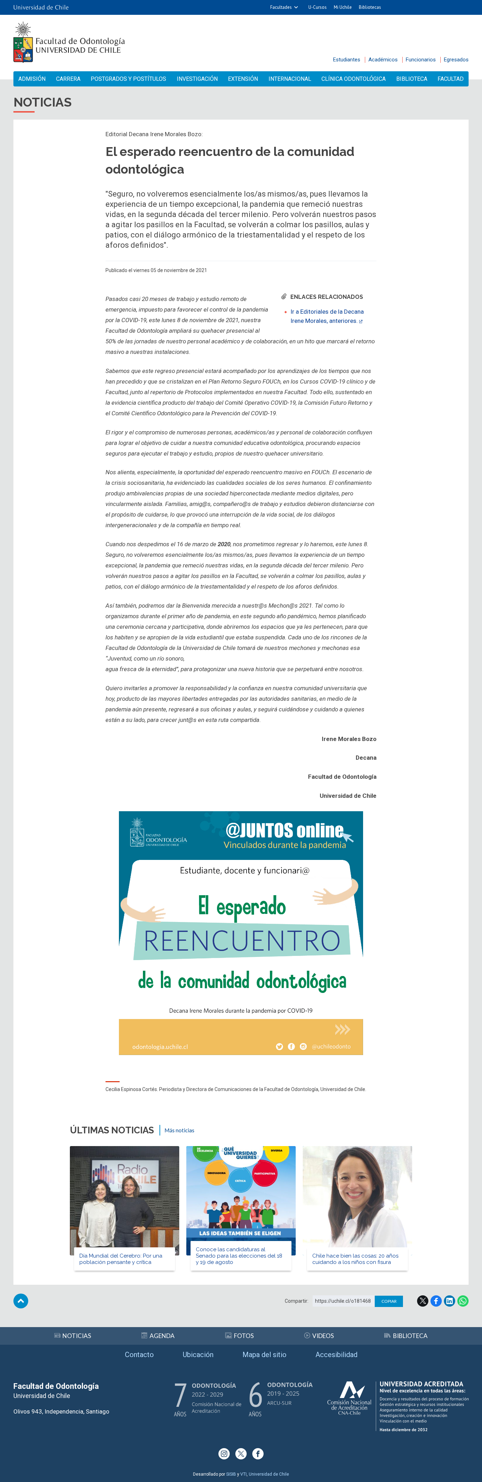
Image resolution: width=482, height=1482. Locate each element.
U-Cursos (317, 7)
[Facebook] (258, 1453)
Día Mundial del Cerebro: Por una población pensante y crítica (120, 1259)
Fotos (244, 1335)
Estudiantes (346, 59)
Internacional (290, 79)
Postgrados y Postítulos (128, 79)
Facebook (436, 1301)
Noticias (76, 1335)
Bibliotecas (370, 7)
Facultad (451, 79)
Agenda (162, 1335)
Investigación (197, 79)
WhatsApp (463, 1301)
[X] (241, 1453)
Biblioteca (411, 79)
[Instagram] (224, 1453)
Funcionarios (421, 59)
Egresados (456, 59)
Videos (323, 1335)
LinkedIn (449, 1301)
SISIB (231, 1474)
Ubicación (198, 1354)
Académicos (383, 59)
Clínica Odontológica (353, 79)
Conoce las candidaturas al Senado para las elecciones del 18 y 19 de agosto (239, 1255)
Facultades (281, 7)
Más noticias (179, 1130)
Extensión (243, 79)
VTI (243, 1474)
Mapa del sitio (264, 1354)
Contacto (139, 1354)
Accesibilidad (336, 1354)
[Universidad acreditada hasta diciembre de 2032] (398, 1406)
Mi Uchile (343, 7)
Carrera (68, 79)
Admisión (32, 79)
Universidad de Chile (269, 1474)
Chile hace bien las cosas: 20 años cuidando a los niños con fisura (355, 1259)
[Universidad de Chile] (40, 7)
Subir (20, 1301)
